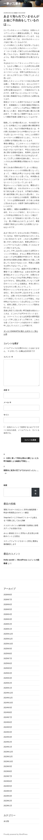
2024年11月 (8, 698)
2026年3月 (8, 619)
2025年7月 (8, 658)
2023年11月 (8, 756)
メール (7, 402)
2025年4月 (8, 673)
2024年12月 (8, 693)
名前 (6, 390)
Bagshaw (21, 13)
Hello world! (9, 560)
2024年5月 (8, 727)
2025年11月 (8, 639)
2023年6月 (8, 781)
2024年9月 (8, 708)
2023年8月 (8, 771)
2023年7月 (8, 776)
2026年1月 (8, 629)
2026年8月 (8, 595)
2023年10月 (8, 761)
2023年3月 (8, 796)
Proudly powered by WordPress (15, 834)
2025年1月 (8, 688)
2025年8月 (8, 653)
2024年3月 (8, 737)
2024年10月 (8, 703)
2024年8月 (8, 712)
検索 (5, 485)
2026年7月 (8, 599)
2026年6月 (8, 604)
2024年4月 (8, 732)
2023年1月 (8, 806)
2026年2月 (8, 624)
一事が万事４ (12, 3)
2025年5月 (8, 668)
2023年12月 (8, 752)
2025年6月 (8, 663)
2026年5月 (8, 609)
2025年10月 (8, 644)
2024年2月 (8, 742)
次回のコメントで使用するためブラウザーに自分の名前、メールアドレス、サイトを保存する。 (21, 430)
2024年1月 (8, 747)
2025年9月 (8, 649)
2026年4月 (8, 614)
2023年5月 (8, 786)
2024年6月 (8, 722)
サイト (6, 415)
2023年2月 (8, 801)
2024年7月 (8, 717)
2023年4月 (8, 791)
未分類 (6, 821)
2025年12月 (8, 634)
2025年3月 (8, 678)
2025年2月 (8, 683)
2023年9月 (8, 766)
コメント (8, 357)
